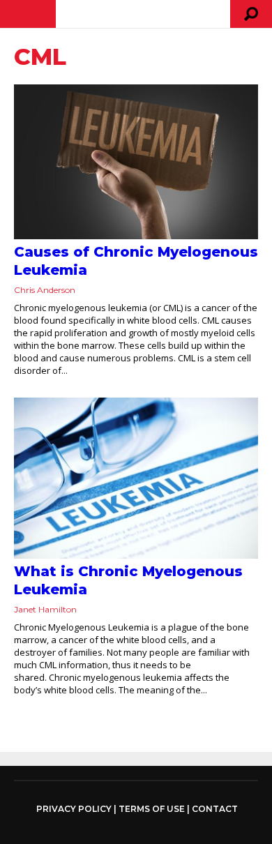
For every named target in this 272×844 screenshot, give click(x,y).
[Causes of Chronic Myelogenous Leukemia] (136, 161)
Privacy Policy (74, 809)
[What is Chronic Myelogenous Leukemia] (136, 478)
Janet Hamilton (45, 609)
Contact (215, 809)
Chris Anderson (44, 290)
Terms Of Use (152, 809)
